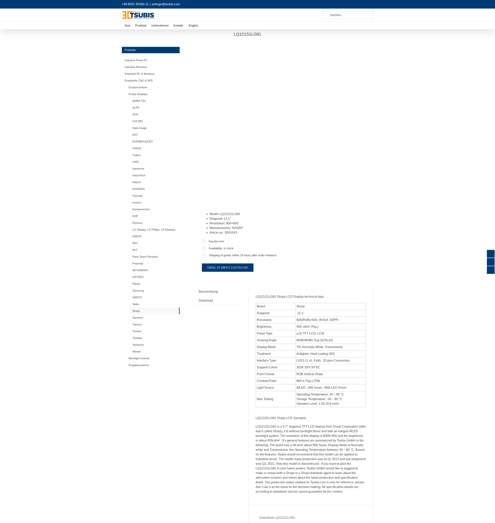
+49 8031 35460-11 (135, 4)
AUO (135, 114)
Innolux (136, 202)
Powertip (137, 263)
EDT (135, 134)
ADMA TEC (139, 100)
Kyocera (137, 222)
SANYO (137, 297)
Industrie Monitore (136, 67)
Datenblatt (277, 517)
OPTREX (137, 277)
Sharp (136, 310)
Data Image (139, 127)
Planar (136, 283)
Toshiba (137, 338)
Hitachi (136, 182)
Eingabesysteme (139, 365)
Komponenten (141, 209)
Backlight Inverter (139, 358)
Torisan (136, 331)
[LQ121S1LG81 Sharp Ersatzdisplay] (237, 120)
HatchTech (138, 175)
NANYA (136, 236)
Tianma (137, 324)
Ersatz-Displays (138, 94)
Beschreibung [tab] (208, 291)
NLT (134, 249)
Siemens (137, 317)
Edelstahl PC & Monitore (139, 73)
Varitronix (138, 344)
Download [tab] (206, 300)
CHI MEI (137, 121)
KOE (135, 216)
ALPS (135, 107)
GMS (135, 161)
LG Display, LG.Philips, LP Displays (153, 229)
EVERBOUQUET (142, 141)
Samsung (138, 290)
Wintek (136, 351)
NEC (135, 243)
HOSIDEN (138, 188)
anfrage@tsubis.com (166, 4)
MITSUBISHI (140, 270)
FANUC (137, 148)
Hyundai (137, 195)
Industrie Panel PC (136, 60)
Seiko (135, 304)
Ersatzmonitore (138, 87)
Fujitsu (136, 155)
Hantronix (138, 168)
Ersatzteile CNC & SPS (139, 80)
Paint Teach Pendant (145, 256)
